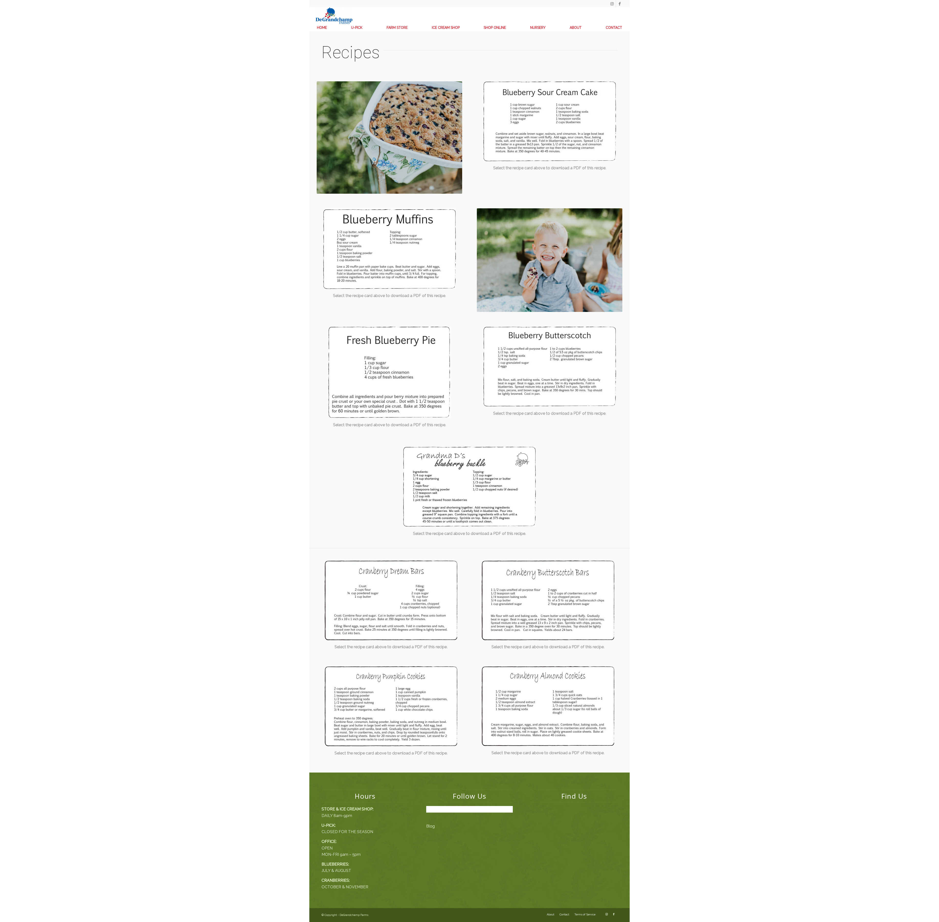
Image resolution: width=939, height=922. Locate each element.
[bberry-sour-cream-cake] (549, 121)
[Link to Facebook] (619, 3)
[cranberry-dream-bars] (391, 600)
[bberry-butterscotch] (549, 366)
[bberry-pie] (389, 372)
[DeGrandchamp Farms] (334, 15)
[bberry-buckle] (469, 487)
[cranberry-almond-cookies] (548, 706)
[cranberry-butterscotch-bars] (548, 600)
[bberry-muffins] (389, 248)
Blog (430, 826)
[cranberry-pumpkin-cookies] (391, 706)
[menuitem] (322, 27)
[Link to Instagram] (612, 3)
